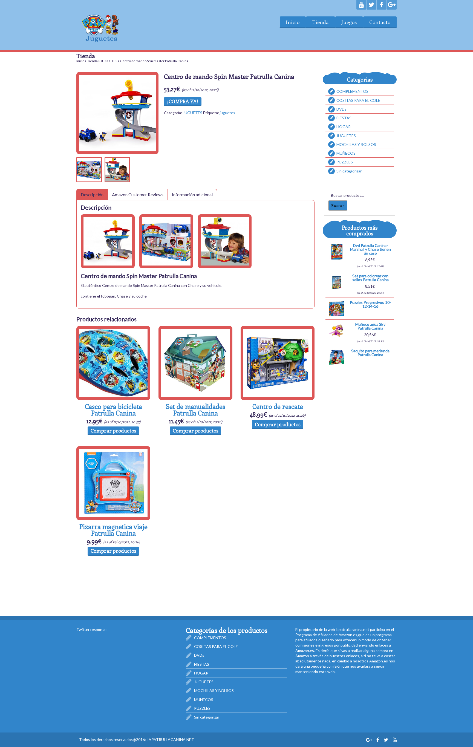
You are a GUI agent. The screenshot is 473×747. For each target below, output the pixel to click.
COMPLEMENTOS (352, 91)
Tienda (320, 22)
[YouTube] (361, 5)
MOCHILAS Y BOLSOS (356, 144)
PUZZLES (344, 162)
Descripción (92, 194)
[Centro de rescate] (277, 363)
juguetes (227, 112)
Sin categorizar (349, 171)
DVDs (341, 109)
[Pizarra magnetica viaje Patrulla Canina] (113, 483)
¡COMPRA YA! (182, 101)
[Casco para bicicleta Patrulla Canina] (113, 363)
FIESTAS (343, 118)
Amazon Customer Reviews (137, 194)
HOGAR (343, 126)
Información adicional (192, 194)
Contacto (379, 22)
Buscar (337, 205)
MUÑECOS (346, 153)
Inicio (292, 22)
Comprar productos (113, 430)
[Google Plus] (392, 5)
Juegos (349, 22)
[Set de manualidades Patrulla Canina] (195, 363)
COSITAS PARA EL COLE (358, 100)
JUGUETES (109, 61)
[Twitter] (371, 5)
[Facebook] (382, 5)
